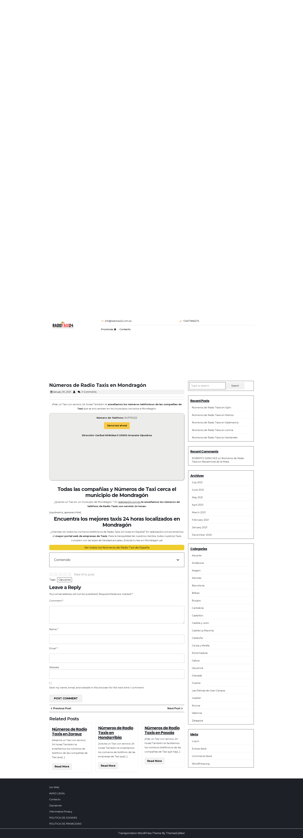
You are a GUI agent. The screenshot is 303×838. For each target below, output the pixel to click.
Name (54, 629)
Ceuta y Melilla (200, 645)
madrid (196, 697)
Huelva (196, 682)
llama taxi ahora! (117, 425)
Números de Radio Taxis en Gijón (211, 407)
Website (54, 667)
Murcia (196, 705)
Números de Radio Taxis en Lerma (212, 430)
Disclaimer (55, 805)
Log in (195, 741)
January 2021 (199, 527)
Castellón (197, 615)
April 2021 (197, 504)
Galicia (195, 660)
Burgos (196, 600)
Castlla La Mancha (203, 630)
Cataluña (197, 637)
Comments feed (202, 756)
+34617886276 (191, 321)
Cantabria (198, 607)
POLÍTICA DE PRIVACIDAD (65, 823)
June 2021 (198, 489)
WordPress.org (201, 763)
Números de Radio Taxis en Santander (215, 437)
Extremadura (200, 652)
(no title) (54, 787)
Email (53, 648)
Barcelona (198, 585)
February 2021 (200, 519)
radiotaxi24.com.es (129, 501)
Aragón (196, 570)
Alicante (197, 555)
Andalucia (198, 562)
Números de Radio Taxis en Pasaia (162, 730)
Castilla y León (200, 622)
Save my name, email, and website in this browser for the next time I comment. (96, 687)
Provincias (107, 329)
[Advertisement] (151, 357)
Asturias (196, 577)
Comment (56, 600)
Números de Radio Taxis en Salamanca (215, 422)
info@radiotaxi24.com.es (118, 321)
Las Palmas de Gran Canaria (208, 690)
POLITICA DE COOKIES (63, 817)
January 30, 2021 (62, 391)
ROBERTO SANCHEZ (204, 458)
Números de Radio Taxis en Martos (213, 415)
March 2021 (199, 512)
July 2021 (197, 482)
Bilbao (196, 592)
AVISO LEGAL (57, 793)
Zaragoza (197, 720)
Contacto (125, 329)
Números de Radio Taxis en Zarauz (69, 731)
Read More (63, 767)
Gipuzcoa (65, 579)
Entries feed (199, 748)
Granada (197, 675)
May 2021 (197, 497)
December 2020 (202, 534)
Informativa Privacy (60, 811)
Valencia (197, 712)
